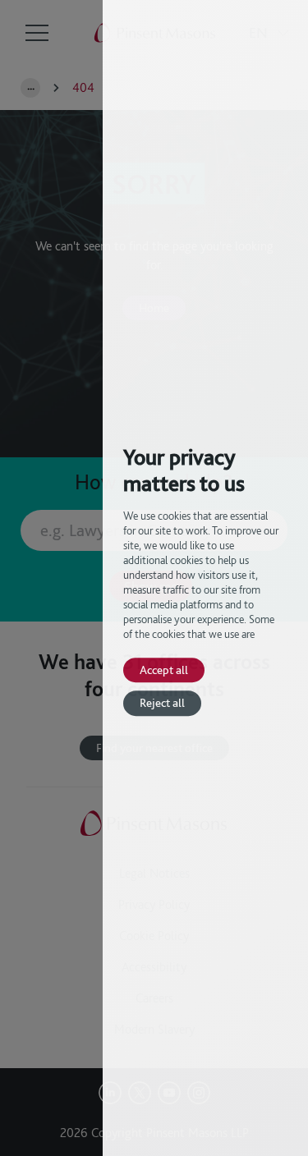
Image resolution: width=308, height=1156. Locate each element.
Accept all (164, 670)
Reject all (162, 703)
